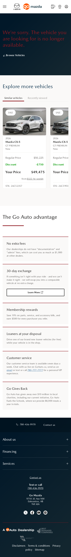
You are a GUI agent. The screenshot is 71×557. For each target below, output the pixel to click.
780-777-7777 (35, 370)
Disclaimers (18, 545)
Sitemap (39, 549)
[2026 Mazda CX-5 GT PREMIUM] (24, 121)
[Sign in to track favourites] (41, 112)
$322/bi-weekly (35, 178)
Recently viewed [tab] (37, 98)
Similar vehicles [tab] (13, 98)
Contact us (35, 477)
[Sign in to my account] (66, 7)
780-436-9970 (35, 488)
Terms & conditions (39, 545)
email (9, 370)
